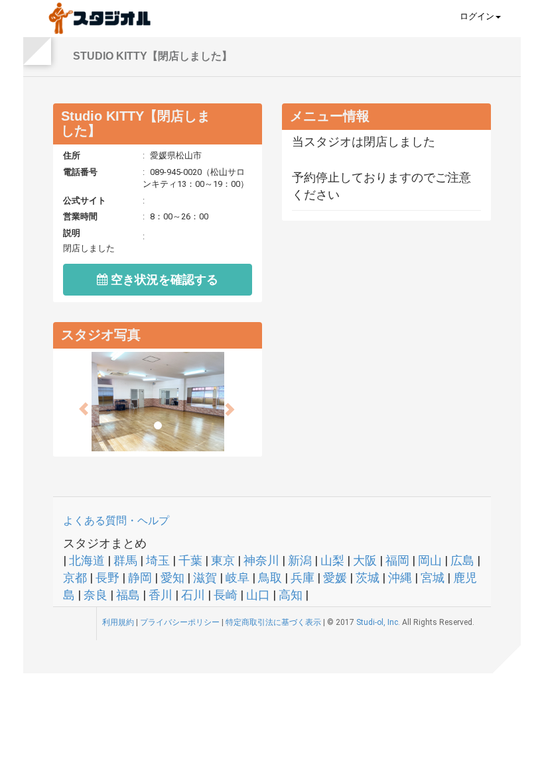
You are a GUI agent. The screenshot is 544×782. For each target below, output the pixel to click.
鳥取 (270, 578)
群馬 (125, 560)
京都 (75, 578)
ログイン (477, 16)
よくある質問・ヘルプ (116, 520)
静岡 (140, 578)
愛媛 (335, 578)
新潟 (300, 560)
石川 (193, 595)
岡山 (430, 560)
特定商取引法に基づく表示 (273, 622)
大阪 (365, 560)
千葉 (190, 560)
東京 (223, 560)
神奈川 (261, 560)
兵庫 (302, 578)
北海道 (87, 560)
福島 (128, 595)
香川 (160, 595)
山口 (258, 595)
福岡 (397, 560)
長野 (107, 578)
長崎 (226, 595)
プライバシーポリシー (180, 622)
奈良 (95, 595)
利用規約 (118, 622)
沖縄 (400, 578)
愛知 (172, 578)
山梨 (332, 560)
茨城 (367, 578)
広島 (462, 560)
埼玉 (158, 560)
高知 (291, 595)
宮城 (432, 578)
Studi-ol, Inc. (378, 622)
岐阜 (237, 578)
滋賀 (205, 578)
